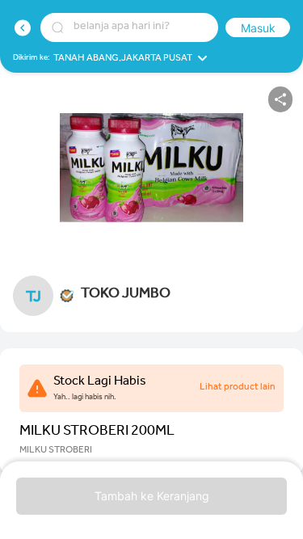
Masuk (258, 28)
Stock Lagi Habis (99, 382)
